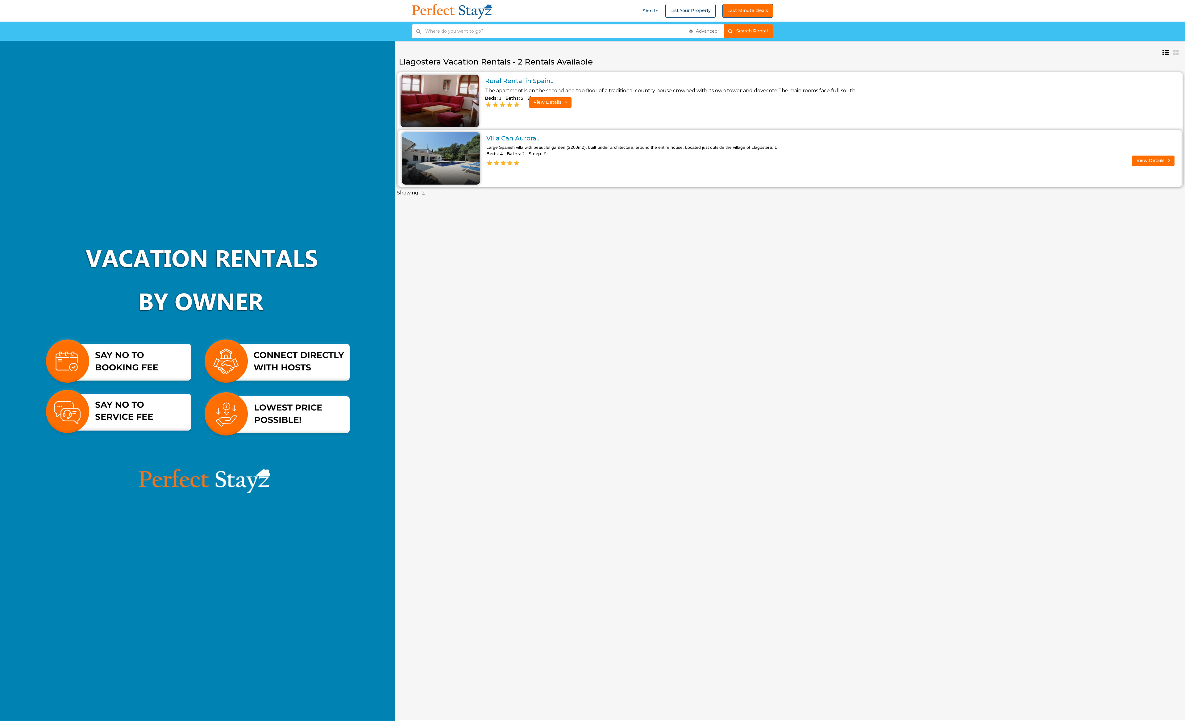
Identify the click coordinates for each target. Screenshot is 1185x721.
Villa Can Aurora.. (512, 138)
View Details (548, 102)
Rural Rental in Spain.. (519, 81)
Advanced (706, 31)
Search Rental (754, 31)
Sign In (651, 11)
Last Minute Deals (747, 10)
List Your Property (690, 10)
